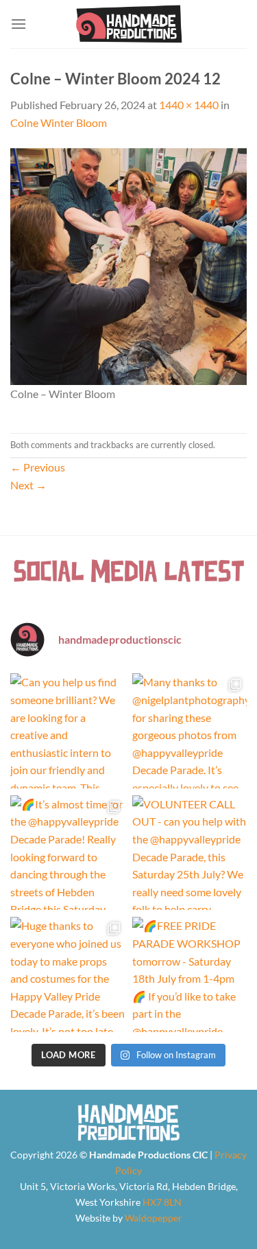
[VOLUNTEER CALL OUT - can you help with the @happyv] (189, 853)
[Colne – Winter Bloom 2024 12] (128, 264)
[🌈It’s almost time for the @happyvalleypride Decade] (67, 853)
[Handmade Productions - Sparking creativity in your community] (128, 24)
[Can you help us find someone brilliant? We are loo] (67, 731)
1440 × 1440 (189, 104)
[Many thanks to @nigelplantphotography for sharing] (189, 731)
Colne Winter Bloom (58, 122)
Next (28, 484)
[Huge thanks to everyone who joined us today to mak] (67, 974)
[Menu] (18, 23)
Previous (37, 467)
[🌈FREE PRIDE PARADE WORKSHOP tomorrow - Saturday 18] (189, 974)
